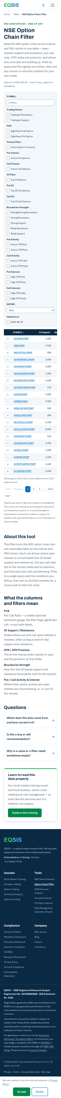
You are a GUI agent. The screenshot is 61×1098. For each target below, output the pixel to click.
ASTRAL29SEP (21, 450)
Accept (21, 1091)
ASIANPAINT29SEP (24, 443)
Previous (18, 489)
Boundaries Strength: (18, 207)
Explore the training (24, 813)
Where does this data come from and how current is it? (27, 720)
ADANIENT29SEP (23, 366)
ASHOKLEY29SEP (23, 436)
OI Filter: (11, 174)
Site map (45, 1071)
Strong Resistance (20, 217)
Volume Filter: (14, 142)
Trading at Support (20, 120)
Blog (36, 936)
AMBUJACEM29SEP (24, 408)
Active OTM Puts (19, 249)
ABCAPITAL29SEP (23, 352)
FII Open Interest (43, 903)
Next (50, 489)
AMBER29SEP (21, 401)
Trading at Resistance (22, 114)
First (8, 489)
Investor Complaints (14, 946)
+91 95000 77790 (13, 861)
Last (8, 495)
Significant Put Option (22, 136)
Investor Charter (12, 931)
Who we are (40, 931)
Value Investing (12, 899)
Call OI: (10, 196)
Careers (38, 941)
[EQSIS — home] (11, 5)
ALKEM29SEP (20, 394)
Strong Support (18, 223)
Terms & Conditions (14, 967)
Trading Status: (15, 109)
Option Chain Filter (44, 884)
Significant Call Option (22, 131)
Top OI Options (18, 179)
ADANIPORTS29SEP (24, 380)
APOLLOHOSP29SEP (24, 429)
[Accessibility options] (43, 5)
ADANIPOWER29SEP (24, 387)
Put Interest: (13, 271)
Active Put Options (20, 158)
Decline (40, 1091)
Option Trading (11, 889)
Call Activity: (13, 255)
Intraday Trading (12, 884)
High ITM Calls (18, 293)
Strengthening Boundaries (24, 212)
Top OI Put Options (20, 190)
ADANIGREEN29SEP (24, 373)
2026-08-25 (17, 321)
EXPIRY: (11, 304)
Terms (16, 1071)
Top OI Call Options (21, 201)
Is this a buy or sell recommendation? (19, 737)
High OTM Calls (18, 298)
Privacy (7, 1071)
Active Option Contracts (23, 147)
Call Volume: (13, 163)
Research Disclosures (15, 957)
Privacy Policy (11, 962)
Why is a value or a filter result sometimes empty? (26, 753)
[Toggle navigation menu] (52, 5)
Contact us (39, 946)
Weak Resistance (19, 228)
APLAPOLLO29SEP (23, 422)
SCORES (8, 951)
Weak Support (18, 233)
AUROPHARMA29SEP (25, 464)
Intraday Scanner (43, 898)
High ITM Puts (18, 276)
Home (7, 14)
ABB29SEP (19, 345)
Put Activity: (13, 239)
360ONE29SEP (21, 338)
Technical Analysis (13, 894)
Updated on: (13, 316)
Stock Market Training (15, 879)
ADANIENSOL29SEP (24, 359)
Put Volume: (13, 152)
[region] (30, 402)
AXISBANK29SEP (23, 471)
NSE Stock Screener (44, 879)
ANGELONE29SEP (23, 415)
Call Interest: (13, 288)
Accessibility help (30, 1071)
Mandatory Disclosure (15, 936)
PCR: (9, 125)
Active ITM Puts (19, 244)
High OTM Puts (18, 282)
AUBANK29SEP (21, 457)
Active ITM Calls (19, 260)
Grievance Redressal (14, 941)
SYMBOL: (11, 96)
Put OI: (10, 185)
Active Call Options (20, 168)
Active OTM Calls (19, 266)
